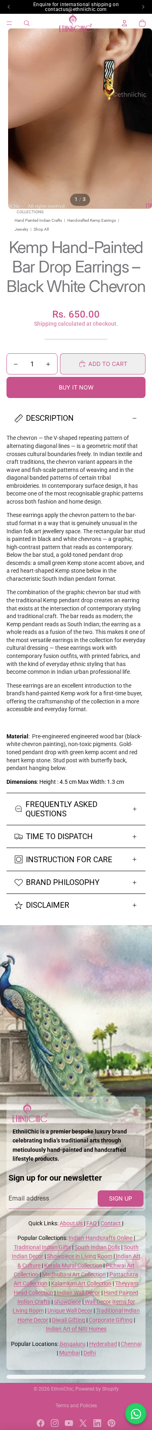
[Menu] (9, 23)
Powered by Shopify (97, 1389)
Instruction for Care (69, 859)
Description (50, 418)
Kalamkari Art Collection (81, 1283)
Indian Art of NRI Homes (76, 1329)
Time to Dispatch (59, 836)
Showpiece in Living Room (79, 1256)
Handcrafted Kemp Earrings (91, 220)
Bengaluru (73, 1344)
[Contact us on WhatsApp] (136, 1414)
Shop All (41, 229)
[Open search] (27, 23)
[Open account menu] (124, 23)
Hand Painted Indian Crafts (38, 220)
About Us (72, 1223)
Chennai (131, 1344)
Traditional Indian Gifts (42, 1247)
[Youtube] (69, 1423)
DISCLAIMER (47, 905)
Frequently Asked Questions (61, 809)
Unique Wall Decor (69, 1310)
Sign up (120, 1198)
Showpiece (67, 1301)
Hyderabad (103, 1344)
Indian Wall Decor (78, 1292)
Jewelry (21, 229)
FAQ (92, 1223)
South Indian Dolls (97, 1247)
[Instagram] (55, 1423)
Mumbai (69, 1353)
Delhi (89, 1353)
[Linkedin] (97, 1423)
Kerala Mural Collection (73, 1265)
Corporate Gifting (111, 1320)
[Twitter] (83, 1423)
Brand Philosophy (62, 882)
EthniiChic (62, 1389)
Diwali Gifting (68, 1320)
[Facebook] (40, 1423)
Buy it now (76, 387)
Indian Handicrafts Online (101, 1238)
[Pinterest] (111, 1423)
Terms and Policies (76, 1405)
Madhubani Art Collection (74, 1274)
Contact (111, 1223)
